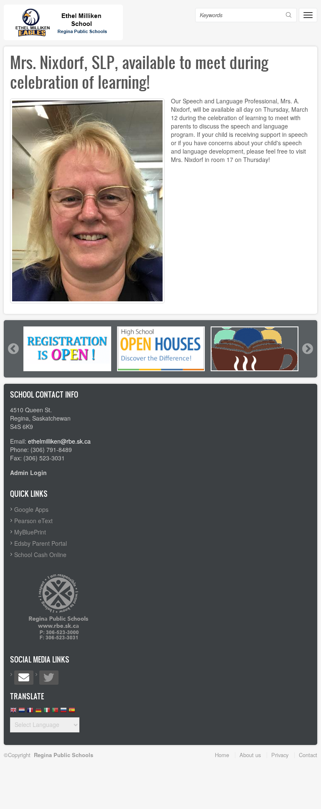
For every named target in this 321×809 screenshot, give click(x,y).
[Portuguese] (55, 712)
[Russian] (63, 712)
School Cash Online (40, 554)
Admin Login (28, 472)
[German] (38, 712)
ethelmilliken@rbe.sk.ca (59, 441)
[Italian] (46, 712)
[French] (30, 712)
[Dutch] (21, 712)
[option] (67, 348)
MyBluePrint (30, 532)
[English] (13, 712)
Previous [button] (13, 348)
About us (250, 755)
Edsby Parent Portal (40, 543)
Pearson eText (33, 520)
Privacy (279, 755)
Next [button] (307, 348)
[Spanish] (72, 712)
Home (222, 755)
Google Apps (31, 509)
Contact (308, 755)
